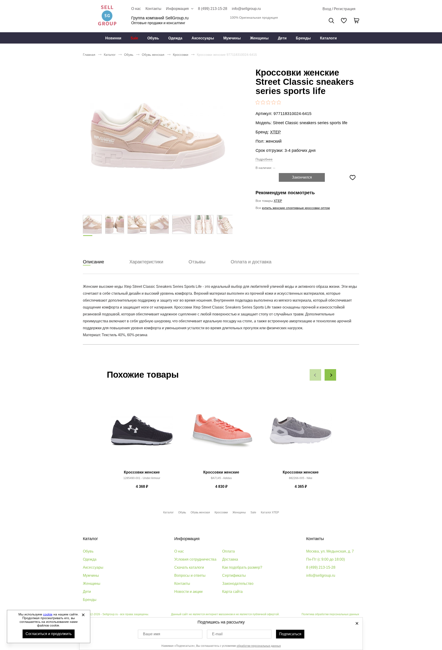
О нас (136, 9)
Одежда (175, 38)
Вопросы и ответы (190, 575)
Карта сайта (232, 592)
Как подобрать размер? (242, 567)
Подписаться (290, 634)
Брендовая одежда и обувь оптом (107, 16)
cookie (47, 614)
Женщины (259, 38)
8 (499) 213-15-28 (212, 9)
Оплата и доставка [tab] (251, 261)
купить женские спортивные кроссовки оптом (296, 208)
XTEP (275, 132)
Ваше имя (151, 634)
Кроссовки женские (142, 472)
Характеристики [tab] (146, 261)
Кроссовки (180, 54)
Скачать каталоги (189, 567)
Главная (89, 54)
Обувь (153, 38)
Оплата (228, 551)
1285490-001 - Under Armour (141, 478)
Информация (187, 538)
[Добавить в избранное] (352, 177)
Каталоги (328, 38)
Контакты (153, 9)
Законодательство (237, 583)
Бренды (303, 38)
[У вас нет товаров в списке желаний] (344, 20)
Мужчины (232, 38)
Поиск (331, 20)
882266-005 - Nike (300, 478)
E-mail (217, 634)
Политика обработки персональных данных (330, 614)
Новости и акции (188, 592)
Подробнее (264, 159)
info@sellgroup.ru (246, 9)
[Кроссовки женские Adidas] (221, 433)
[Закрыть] (83, 614)
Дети (282, 38)
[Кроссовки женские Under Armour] (141, 433)
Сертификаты (234, 575)
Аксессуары (203, 38)
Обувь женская (153, 54)
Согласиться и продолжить (49, 634)
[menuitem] (113, 38)
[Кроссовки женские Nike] (300, 433)
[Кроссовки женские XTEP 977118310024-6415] (158, 136)
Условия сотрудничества (195, 559)
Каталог (110, 54)
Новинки (113, 38)
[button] (315, 375)
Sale (134, 38)
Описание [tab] (93, 261)
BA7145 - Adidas (221, 478)
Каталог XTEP (270, 512)
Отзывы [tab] (197, 261)
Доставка (230, 559)
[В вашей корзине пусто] (356, 20)
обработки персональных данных (259, 645)
